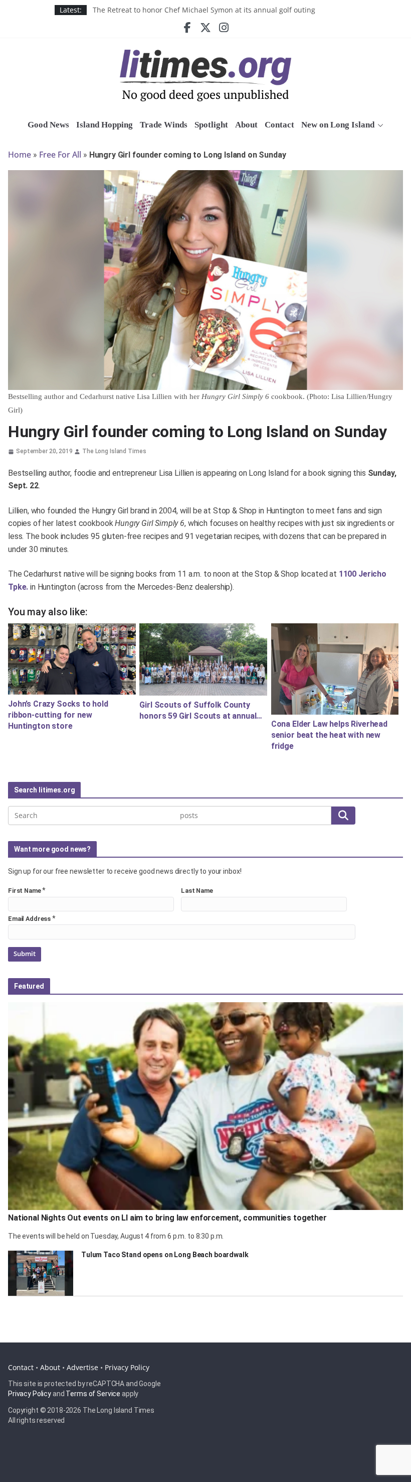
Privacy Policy (127, 1367)
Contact (279, 124)
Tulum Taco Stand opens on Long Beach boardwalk (165, 1255)
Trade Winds (163, 124)
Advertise (82, 1367)
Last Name (197, 890)
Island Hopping (104, 124)
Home (19, 154)
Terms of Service (93, 1394)
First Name (24, 890)
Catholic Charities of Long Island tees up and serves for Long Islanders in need (225, 10)
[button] (378, 125)
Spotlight (211, 124)
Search (343, 815)
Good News (48, 124)
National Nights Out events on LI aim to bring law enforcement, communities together (167, 1218)
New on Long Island (337, 124)
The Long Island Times (114, 451)
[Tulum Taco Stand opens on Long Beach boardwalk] (40, 1273)
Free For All (60, 154)
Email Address (29, 918)
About (246, 124)
